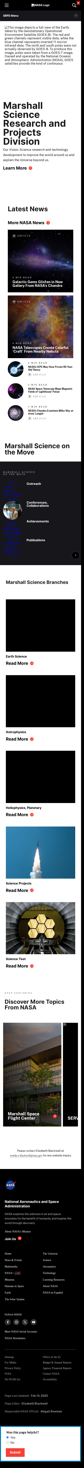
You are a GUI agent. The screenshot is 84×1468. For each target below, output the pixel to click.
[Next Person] (76, 555)
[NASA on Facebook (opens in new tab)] (8, 1322)
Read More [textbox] (17, 663)
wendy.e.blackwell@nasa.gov (26, 1155)
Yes (12, 1437)
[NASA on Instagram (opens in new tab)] (16, 1322)
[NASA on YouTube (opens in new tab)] (33, 1322)
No (12, 1443)
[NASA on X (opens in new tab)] (25, 1322)
